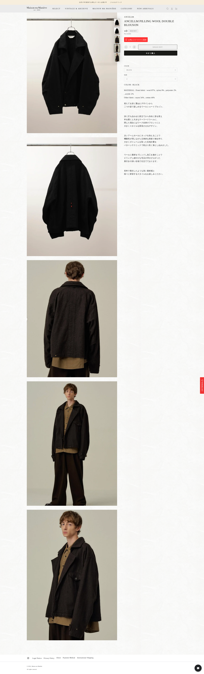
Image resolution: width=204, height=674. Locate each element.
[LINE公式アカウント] (198, 668)
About (58, 658)
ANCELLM (129, 17)
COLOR (126, 66)
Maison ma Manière (37, 666)
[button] (167, 8)
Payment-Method (69, 658)
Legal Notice (37, 658)
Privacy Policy (49, 658)
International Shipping (85, 658)
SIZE (125, 75)
